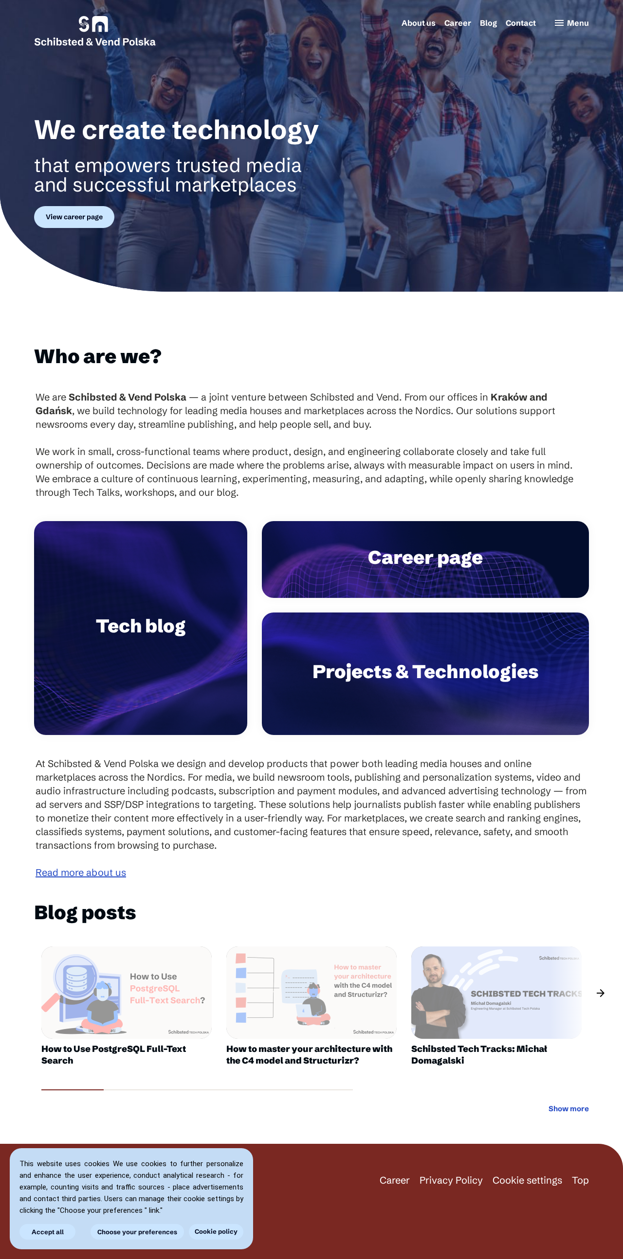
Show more (569, 1108)
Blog (488, 23)
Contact (521, 23)
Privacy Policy (451, 1180)
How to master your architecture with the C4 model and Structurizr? (309, 1054)
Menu (571, 23)
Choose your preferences (137, 1232)
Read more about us (81, 872)
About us (419, 23)
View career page (74, 216)
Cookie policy (216, 1231)
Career (457, 23)
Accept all (48, 1232)
